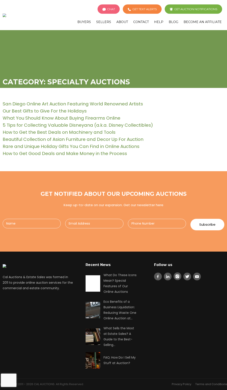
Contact (141, 22)
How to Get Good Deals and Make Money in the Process (65, 153)
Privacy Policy (181, 384)
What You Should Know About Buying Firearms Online (61, 118)
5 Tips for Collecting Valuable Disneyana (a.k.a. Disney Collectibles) (78, 125)
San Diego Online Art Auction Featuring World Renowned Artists (73, 104)
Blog (173, 22)
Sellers (103, 22)
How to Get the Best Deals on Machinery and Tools (59, 132)
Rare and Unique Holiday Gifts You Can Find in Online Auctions (71, 146)
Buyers (84, 22)
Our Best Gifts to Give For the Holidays (45, 111)
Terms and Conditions (211, 384)
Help (158, 22)
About (122, 22)
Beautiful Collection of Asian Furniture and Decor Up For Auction (73, 139)
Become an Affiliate (203, 22)
